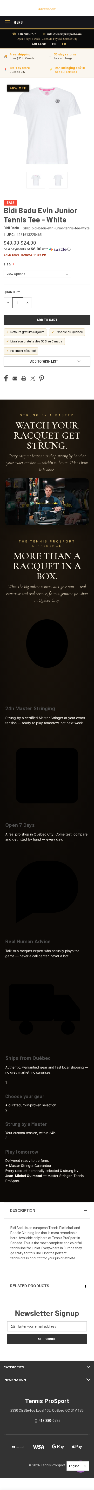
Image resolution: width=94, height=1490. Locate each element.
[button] (47, 249)
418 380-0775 (27, 33)
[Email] (15, 378)
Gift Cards (39, 43)
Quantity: (12, 292)
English (74, 1466)
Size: (8, 265)
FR (64, 43)
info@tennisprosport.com (64, 33)
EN (54, 43)
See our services (66, 71)
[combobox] (78, 1466)
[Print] (23, 378)
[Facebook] (6, 378)
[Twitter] (32, 378)
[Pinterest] (41, 378)
